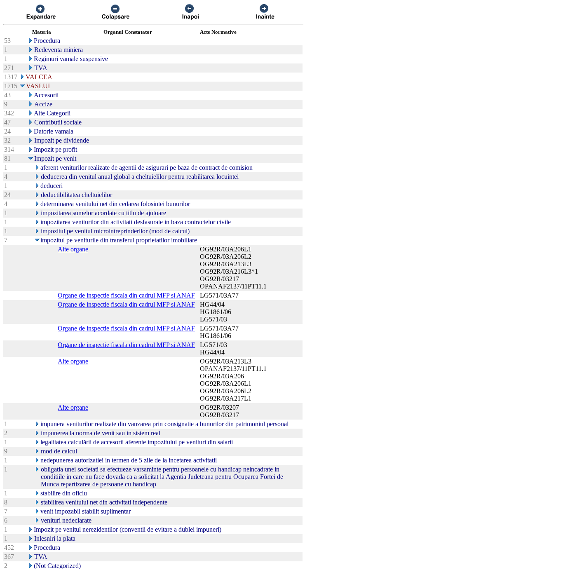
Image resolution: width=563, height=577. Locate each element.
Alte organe (73, 249)
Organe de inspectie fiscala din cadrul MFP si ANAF (126, 295)
